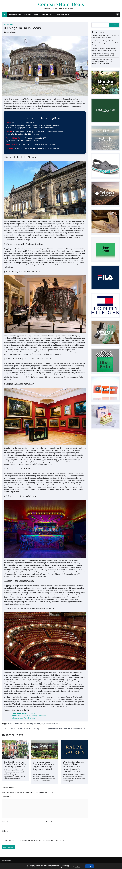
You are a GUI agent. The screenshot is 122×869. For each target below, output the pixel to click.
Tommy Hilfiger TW (13, 138)
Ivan (6, 32)
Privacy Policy (6, 860)
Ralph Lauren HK (12, 144)
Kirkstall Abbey (13, 724)
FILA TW (9, 132)
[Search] (117, 14)
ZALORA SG (10, 148)
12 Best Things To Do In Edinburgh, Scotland (29, 716)
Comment (6, 796)
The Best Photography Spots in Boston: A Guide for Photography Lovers (15, 764)
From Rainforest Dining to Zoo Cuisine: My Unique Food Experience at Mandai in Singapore (105, 43)
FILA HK (9, 123)
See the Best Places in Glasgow (23, 713)
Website (5, 831)
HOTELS (27, 14)
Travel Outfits (62, 14)
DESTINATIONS (15, 14)
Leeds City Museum (33, 724)
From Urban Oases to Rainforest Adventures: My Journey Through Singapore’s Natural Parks (44, 767)
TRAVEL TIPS (47, 14)
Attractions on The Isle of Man (23, 718)
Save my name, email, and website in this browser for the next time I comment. (35, 840)
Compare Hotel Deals (61, 4)
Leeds (22, 724)
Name (5, 822)
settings (77, 867)
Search (114, 25)
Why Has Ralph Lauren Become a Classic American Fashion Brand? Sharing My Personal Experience (73, 767)
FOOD (36, 14)
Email (49, 822)
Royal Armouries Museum (51, 724)
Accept (89, 866)
